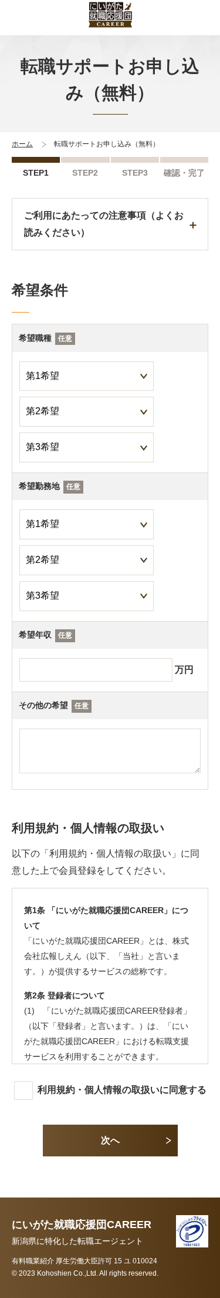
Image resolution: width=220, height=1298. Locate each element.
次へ (110, 1140)
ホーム (22, 144)
